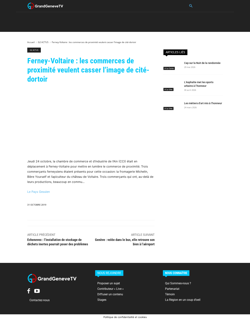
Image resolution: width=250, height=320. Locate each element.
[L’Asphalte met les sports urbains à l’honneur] (172, 84)
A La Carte (169, 68)
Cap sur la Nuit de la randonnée (202, 63)
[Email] (136, 205)
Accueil (31, 42)
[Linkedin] (119, 205)
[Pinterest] (103, 205)
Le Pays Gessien (38, 192)
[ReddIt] (128, 205)
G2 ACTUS (43, 42)
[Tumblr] (145, 205)
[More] (162, 205)
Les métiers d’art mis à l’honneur (203, 103)
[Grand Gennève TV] (45, 6)
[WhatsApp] (111, 205)
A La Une (168, 89)
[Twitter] (94, 205)
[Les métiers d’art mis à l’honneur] (172, 105)
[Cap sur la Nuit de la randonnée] (172, 65)
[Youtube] (37, 290)
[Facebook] (86, 205)
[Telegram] (153, 205)
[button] (190, 6)
